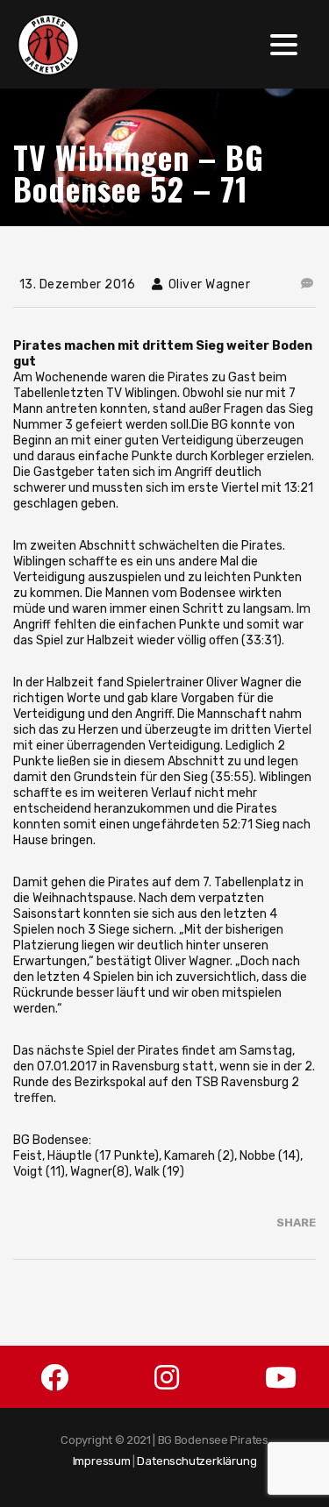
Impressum (102, 1461)
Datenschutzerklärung (196, 1461)
